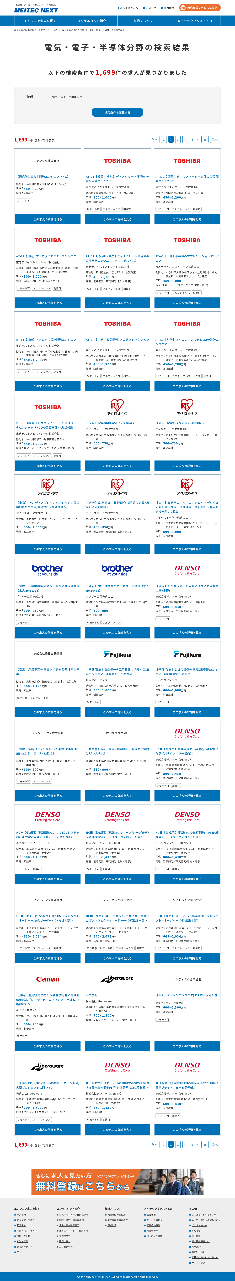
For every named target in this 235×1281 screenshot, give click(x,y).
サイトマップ (198, 1262)
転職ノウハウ (143, 20)
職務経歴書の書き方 (118, 1220)
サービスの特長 (154, 1220)
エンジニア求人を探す (40, 20)
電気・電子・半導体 (27, 1230)
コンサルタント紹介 (91, 20)
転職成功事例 (153, 1225)
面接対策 (112, 1225)
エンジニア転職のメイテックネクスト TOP (35, 29)
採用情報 (169, 7)
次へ (215, 139)
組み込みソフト (25, 1246)
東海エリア (64, 1236)
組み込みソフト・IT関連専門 (73, 1230)
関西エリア (64, 1241)
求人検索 (21, 1214)
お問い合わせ (198, 1252)
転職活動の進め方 (116, 1214)
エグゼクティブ (67, 1246)
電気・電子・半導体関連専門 (73, 1214)
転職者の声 (152, 1230)
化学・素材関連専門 (69, 1225)
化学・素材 (22, 1241)
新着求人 (21, 1225)
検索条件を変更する (117, 112)
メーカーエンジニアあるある (206, 1220)
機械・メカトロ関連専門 (71, 1220)
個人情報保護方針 (201, 1241)
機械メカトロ (23, 1236)
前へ (155, 139)
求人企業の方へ (129, 7)
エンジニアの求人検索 (73, 29)
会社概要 (151, 1214)
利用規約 (196, 1246)
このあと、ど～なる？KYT (205, 1214)
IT (18, 1252)
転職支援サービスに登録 (199, 7)
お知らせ (151, 7)
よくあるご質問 (154, 1236)
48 (205, 139)
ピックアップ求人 (26, 1220)
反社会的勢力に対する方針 (205, 1257)
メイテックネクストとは (195, 20)
